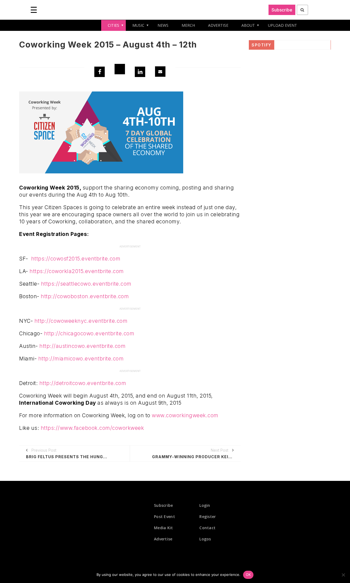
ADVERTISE (218, 25)
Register (207, 516)
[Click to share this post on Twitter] (119, 69)
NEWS (163, 25)
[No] (343, 575)
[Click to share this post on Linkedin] (140, 71)
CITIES (113, 25)
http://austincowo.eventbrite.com (82, 346)
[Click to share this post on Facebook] (99, 71)
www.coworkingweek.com (185, 415)
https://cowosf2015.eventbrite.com (76, 259)
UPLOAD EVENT (282, 25)
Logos (205, 538)
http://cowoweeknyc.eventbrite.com (81, 321)
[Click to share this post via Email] (160, 71)
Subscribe (282, 10)
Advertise (163, 538)
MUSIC (138, 25)
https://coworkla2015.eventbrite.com (77, 271)
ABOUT (248, 25)
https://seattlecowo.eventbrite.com (86, 284)
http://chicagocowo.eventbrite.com (89, 333)
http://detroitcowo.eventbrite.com (82, 383)
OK (248, 574)
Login (204, 505)
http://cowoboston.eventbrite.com (85, 296)
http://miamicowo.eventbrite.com (81, 359)
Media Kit (163, 527)
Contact (207, 527)
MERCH (188, 25)
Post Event (164, 516)
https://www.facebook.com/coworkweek (92, 428)
